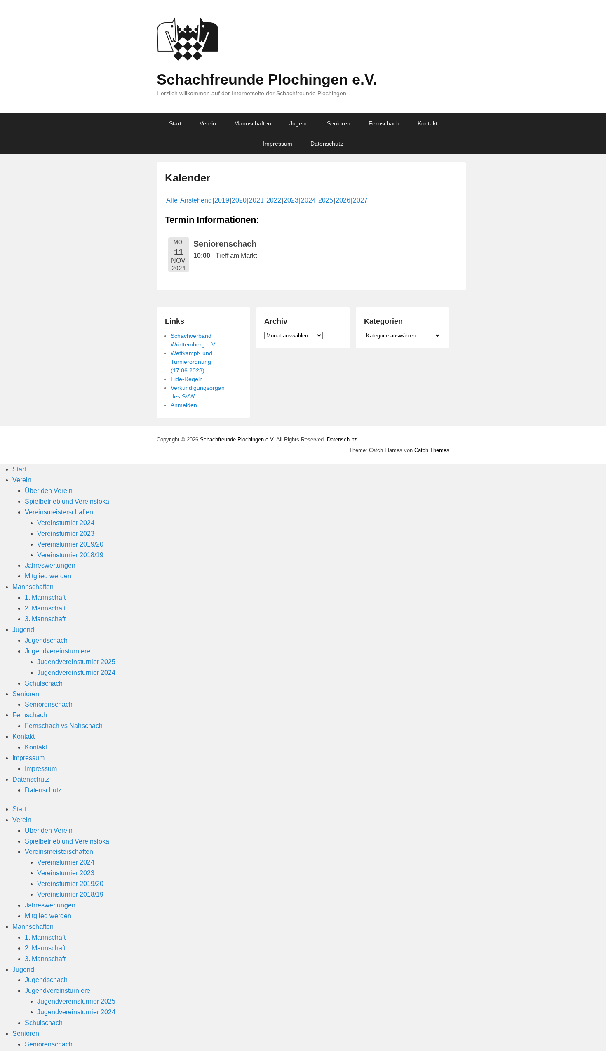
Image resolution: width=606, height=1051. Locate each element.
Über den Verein (49, 490)
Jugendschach (46, 640)
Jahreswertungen (50, 565)
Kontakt (427, 123)
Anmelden (184, 405)
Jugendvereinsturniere (57, 651)
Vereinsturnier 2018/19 (70, 554)
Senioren (338, 123)
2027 (360, 200)
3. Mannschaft (45, 618)
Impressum (277, 143)
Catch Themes (431, 450)
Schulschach (44, 683)
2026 (343, 200)
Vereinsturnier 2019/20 (70, 544)
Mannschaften (252, 123)
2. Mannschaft (45, 608)
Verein (208, 123)
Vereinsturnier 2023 (65, 533)
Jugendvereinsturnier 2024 (76, 672)
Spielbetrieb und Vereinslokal (68, 501)
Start (175, 123)
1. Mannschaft (45, 597)
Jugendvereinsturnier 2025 (76, 661)
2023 (291, 200)
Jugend (299, 123)
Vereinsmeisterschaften (59, 512)
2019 (221, 200)
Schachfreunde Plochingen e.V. (267, 79)
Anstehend (196, 200)
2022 (273, 200)
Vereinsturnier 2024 (65, 522)
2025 (325, 200)
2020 (239, 200)
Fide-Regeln (187, 379)
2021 (256, 200)
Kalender (187, 178)
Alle (172, 200)
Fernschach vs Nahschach (64, 725)
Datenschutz (326, 143)
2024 (308, 200)
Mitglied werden (48, 576)
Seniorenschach (49, 704)
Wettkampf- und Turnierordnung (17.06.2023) (191, 362)
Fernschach (384, 123)
